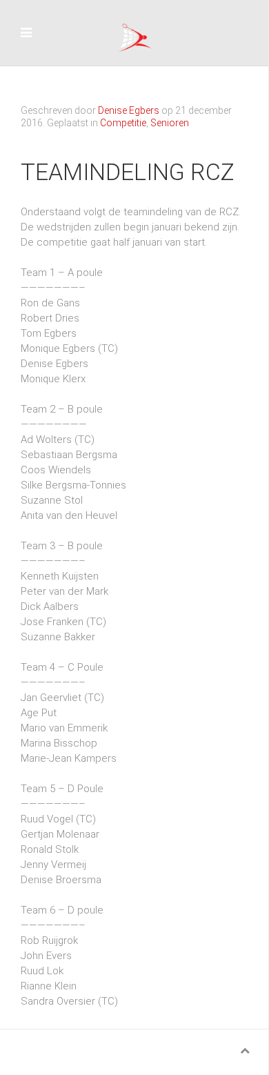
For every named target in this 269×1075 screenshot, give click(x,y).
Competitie (123, 122)
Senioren (169, 122)
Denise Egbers (128, 110)
